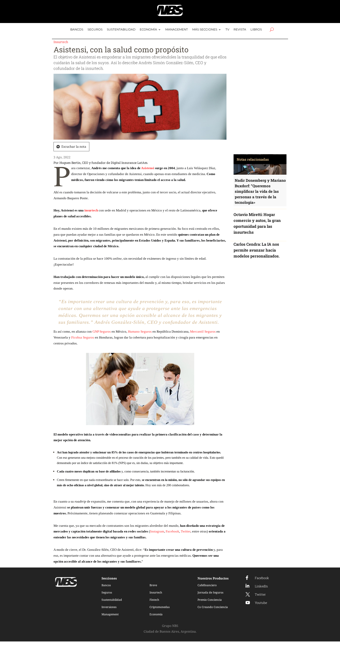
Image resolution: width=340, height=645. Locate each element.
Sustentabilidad (121, 29)
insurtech (91, 210)
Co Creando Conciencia (213, 607)
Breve (153, 585)
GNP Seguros (101, 331)
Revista (240, 29)
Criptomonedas (160, 607)
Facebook (172, 531)
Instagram (157, 531)
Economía (148, 29)
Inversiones (109, 607)
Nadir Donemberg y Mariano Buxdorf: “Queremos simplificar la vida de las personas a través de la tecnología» (260, 191)
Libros (256, 29)
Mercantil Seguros (203, 331)
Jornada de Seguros (210, 592)
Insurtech (61, 42)
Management (176, 29)
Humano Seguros (140, 331)
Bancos (76, 29)
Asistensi (147, 168)
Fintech (154, 600)
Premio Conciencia (210, 600)
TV (227, 29)
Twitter (185, 531)
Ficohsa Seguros (82, 337)
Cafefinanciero (207, 585)
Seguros (95, 29)
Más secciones (204, 29)
